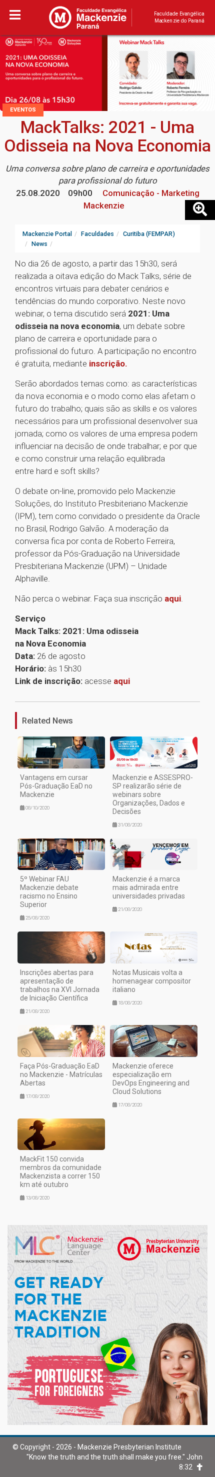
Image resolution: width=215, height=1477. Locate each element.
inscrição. (108, 363)
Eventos (23, 109)
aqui (172, 599)
